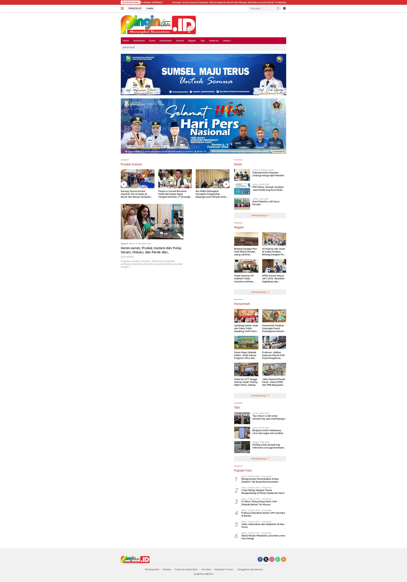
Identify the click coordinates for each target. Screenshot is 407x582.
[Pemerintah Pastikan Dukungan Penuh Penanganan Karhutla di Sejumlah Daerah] (274, 316)
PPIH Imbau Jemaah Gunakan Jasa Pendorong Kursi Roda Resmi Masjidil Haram (268, 188)
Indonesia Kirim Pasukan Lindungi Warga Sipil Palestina (268, 174)
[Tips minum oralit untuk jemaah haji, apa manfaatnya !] (242, 418)
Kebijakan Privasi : (224, 569)
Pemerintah (166, 40)
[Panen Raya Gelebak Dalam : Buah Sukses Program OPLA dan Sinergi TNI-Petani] (246, 342)
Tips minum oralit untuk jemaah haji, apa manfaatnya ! (269, 417)
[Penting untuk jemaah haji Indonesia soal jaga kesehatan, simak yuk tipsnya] (242, 447)
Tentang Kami (152, 569)
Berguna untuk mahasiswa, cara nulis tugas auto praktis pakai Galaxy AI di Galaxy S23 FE (268, 432)
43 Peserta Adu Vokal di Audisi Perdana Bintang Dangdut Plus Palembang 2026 (273, 251)
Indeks (150, 8)
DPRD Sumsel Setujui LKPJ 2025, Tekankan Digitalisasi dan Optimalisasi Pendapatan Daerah (273, 278)
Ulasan (226, 40)
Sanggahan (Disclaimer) (250, 569)
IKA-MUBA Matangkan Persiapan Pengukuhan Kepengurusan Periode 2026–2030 (174, 194)
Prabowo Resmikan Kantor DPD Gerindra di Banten (263, 514)
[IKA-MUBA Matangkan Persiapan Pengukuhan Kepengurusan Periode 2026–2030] (175, 178)
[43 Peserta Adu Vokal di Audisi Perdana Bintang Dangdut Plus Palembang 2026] (274, 239)
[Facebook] (260, 559)
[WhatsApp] (277, 559)
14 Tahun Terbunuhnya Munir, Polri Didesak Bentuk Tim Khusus (259, 503)
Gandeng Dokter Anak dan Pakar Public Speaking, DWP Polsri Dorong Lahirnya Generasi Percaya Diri (246, 328)
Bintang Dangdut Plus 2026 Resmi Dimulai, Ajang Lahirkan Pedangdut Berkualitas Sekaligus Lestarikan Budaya (245, 251)
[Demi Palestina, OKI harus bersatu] (242, 204)
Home (126, 40)
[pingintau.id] (158, 24)
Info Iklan (206, 569)
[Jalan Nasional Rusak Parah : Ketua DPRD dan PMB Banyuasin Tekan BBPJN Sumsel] (274, 369)
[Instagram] (271, 559)
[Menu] (123, 8)
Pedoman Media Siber (186, 569)
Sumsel (180, 40)
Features (213, 40)
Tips (202, 40)
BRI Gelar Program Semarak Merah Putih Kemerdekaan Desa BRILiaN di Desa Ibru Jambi (211, 194)
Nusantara (139, 40)
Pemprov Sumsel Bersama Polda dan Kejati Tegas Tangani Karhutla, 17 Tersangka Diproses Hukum (137, 194)
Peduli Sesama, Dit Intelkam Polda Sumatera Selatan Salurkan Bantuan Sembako (244, 278)
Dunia (152, 40)
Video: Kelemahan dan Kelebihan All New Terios (262, 525)
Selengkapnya (259, 215)
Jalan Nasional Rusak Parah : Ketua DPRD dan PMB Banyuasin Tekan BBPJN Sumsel (273, 382)
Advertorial (129, 47)
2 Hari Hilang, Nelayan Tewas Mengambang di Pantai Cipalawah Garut (262, 492)
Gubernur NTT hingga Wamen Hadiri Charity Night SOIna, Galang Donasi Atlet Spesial (245, 382)
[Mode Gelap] (284, 8)
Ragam (192, 40)
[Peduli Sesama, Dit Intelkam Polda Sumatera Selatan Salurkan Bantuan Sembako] (246, 266)
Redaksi (167, 569)
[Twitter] (266, 559)
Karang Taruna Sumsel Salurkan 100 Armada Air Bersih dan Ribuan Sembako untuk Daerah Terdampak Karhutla (195, 2)
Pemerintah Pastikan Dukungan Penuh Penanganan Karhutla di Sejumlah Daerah (273, 328)
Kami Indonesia (127, 257)
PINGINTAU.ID (135, 8)
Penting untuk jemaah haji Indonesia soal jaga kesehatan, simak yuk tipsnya (269, 446)
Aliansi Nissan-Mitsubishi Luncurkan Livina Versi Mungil (263, 537)
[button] (278, 8)
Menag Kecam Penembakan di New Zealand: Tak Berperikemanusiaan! (260, 480)
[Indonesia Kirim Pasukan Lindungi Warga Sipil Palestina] (242, 175)
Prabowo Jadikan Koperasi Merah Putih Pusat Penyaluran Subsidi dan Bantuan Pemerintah (273, 355)
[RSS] (283, 559)
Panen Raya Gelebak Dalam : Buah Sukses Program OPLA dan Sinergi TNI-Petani (245, 355)
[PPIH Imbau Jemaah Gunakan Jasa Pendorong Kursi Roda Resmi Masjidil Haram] (242, 189)
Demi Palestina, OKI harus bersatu (265, 203)
